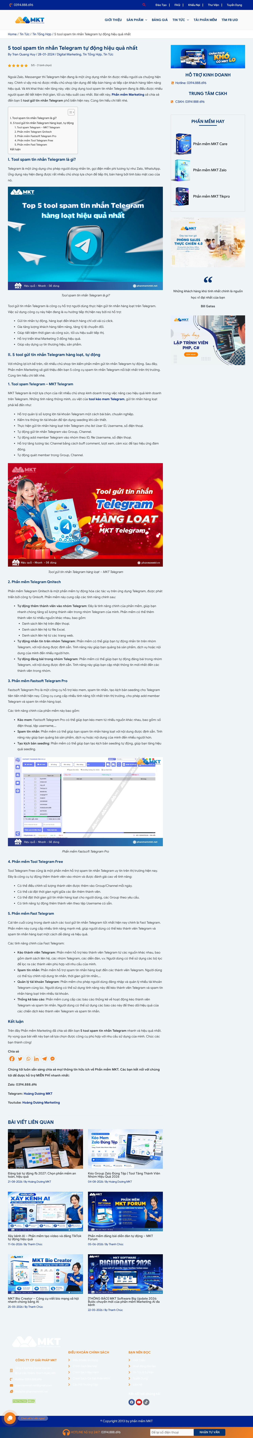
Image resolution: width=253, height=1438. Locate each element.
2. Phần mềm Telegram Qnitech (33, 131)
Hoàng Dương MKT (38, 1094)
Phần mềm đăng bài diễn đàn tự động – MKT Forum (120, 1237)
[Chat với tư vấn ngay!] (10, 1418)
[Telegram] (44, 1058)
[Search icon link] (144, 5)
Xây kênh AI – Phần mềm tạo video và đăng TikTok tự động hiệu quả (44, 1237)
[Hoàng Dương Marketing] (60, 1103)
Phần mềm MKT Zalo (210, 170)
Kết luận (15, 149)
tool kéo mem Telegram (107, 399)
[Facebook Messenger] (52, 1058)
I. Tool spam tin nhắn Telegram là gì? (33, 118)
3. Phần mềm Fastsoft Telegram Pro (35, 136)
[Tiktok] (146, 1402)
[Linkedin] (36, 1058)
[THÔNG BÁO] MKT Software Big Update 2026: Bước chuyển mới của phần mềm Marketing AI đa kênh (124, 1302)
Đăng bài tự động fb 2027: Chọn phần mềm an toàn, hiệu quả (42, 1175)
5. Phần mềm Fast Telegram (31, 144)
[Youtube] (139, 1402)
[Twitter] (20, 1058)
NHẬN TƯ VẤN (210, 1432)
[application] (145, 20)
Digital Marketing (69, 54)
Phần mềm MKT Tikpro (211, 196)
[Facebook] (12, 1058)
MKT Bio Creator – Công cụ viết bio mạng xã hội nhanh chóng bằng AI (43, 1300)
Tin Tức (108, 54)
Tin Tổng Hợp (92, 54)
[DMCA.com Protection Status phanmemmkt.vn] (24, 1401)
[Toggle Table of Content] (69, 112)
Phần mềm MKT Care (210, 144)
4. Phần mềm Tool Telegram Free (34, 140)
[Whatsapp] (28, 1058)
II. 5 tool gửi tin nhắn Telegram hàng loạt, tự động (42, 123)
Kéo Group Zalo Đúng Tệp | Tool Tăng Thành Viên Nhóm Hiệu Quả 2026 (124, 1175)
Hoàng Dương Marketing (41, 1103)
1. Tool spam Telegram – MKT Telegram (37, 127)
